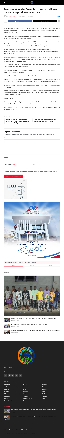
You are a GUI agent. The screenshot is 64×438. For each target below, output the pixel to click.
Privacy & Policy (20, 429)
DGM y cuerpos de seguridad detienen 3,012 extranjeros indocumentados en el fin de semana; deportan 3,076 (31, 312)
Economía (6, 391)
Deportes (6, 389)
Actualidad (7, 384)
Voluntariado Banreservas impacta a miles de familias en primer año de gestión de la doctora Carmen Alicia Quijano (35, 331)
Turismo (44, 396)
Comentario (7, 138)
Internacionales (27, 387)
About (5, 429)
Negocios (25, 396)
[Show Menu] (4, 2)
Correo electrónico (9, 164)
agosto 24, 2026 (15, 334)
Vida (43, 398)
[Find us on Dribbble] (20, 375)
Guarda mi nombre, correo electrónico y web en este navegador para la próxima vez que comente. (31, 171)
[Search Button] (59, 2)
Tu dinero (45, 394)
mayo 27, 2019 (22, 16)
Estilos (25, 384)
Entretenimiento (8, 401)
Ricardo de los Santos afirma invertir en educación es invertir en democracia (29, 324)
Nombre (6, 157)
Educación (7, 396)
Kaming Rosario (13, 16)
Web (34, 164)
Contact (28, 429)
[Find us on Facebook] (5, 375)
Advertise (11, 429)
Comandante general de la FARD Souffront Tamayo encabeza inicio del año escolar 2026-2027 (33, 318)
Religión (44, 389)
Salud (43, 391)
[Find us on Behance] (16, 375)
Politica (44, 387)
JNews (8, 433)
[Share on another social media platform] (59, 21)
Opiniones (26, 401)
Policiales (45, 384)
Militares (25, 391)
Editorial (6, 394)
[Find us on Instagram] (12, 375)
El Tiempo (6, 398)
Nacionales (26, 394)
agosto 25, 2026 (9, 314)
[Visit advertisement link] (32, 230)
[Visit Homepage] (32, 2)
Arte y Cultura (7, 387)
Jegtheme (34, 433)
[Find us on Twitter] (9, 375)
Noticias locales (27, 398)
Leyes (24, 389)
